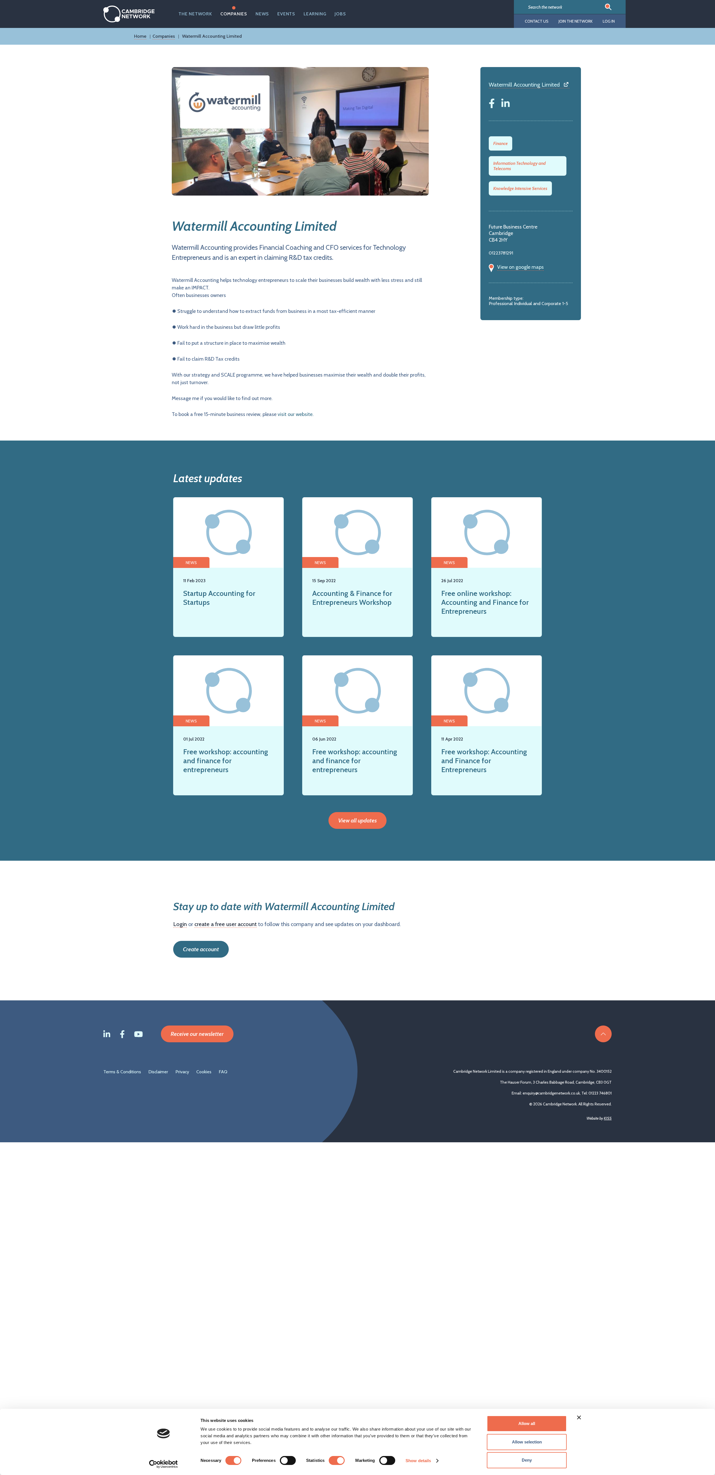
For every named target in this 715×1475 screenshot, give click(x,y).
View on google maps (520, 267)
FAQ (223, 1071)
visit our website (295, 414)
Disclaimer (158, 1071)
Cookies (203, 1071)
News (262, 13)
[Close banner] (579, 1417)
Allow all (526, 1423)
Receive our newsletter (197, 1034)
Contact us (537, 21)
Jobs (340, 13)
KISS (608, 1118)
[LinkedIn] (505, 102)
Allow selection (527, 1442)
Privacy (182, 1071)
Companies (233, 13)
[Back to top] (603, 1034)
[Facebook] (492, 102)
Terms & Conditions (122, 1071)
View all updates (357, 820)
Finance (500, 143)
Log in (609, 21)
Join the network (576, 21)
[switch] (288, 1460)
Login (180, 924)
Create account (201, 949)
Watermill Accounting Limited (524, 84)
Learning (315, 13)
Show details (418, 1460)
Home (140, 36)
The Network (195, 13)
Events (286, 13)
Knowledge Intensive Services (520, 188)
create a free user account (225, 924)
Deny (527, 1460)
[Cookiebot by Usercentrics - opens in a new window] (163, 1464)
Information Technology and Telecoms (519, 166)
